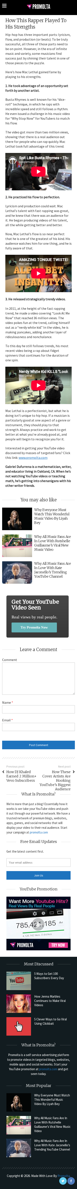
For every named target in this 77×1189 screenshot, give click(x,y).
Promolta (64, 1176)
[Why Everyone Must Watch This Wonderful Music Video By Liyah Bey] (18, 1102)
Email (7, 720)
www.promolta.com (33, 457)
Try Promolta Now (34, 627)
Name (7, 702)
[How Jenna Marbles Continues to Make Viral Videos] (18, 1003)
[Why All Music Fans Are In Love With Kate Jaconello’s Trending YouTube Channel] (18, 1148)
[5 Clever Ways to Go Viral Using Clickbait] (18, 1026)
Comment (9, 660)
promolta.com (39, 832)
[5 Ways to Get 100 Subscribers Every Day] (18, 981)
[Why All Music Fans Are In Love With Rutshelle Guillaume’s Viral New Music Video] (18, 1125)
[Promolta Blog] (38, 6)
